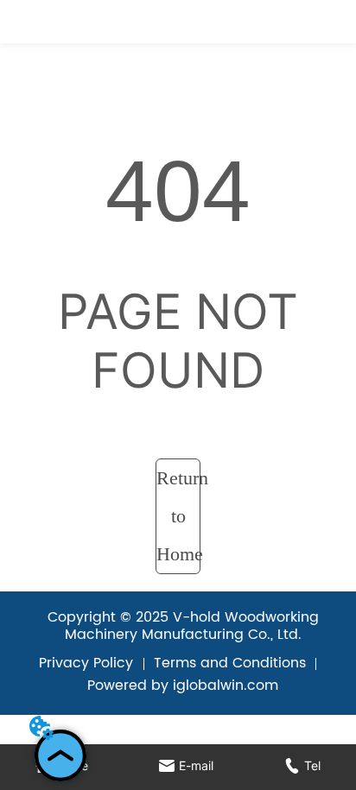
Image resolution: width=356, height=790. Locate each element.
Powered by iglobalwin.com (182, 685)
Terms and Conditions (230, 663)
